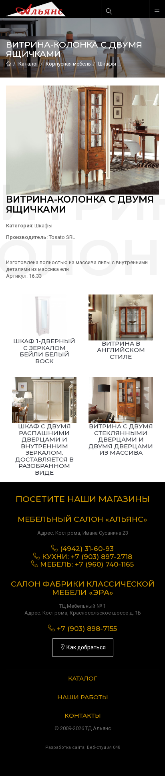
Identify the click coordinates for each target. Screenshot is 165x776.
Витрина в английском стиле (121, 350)
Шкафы (107, 64)
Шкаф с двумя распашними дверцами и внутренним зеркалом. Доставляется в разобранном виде (44, 449)
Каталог (28, 64)
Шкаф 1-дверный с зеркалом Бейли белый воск (44, 351)
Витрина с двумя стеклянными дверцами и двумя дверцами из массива (121, 439)
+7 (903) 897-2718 (101, 557)
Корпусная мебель (68, 64)
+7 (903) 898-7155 (87, 629)
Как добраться (85, 647)
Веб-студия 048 (103, 747)
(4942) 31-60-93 (87, 549)
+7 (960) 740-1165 (104, 564)
